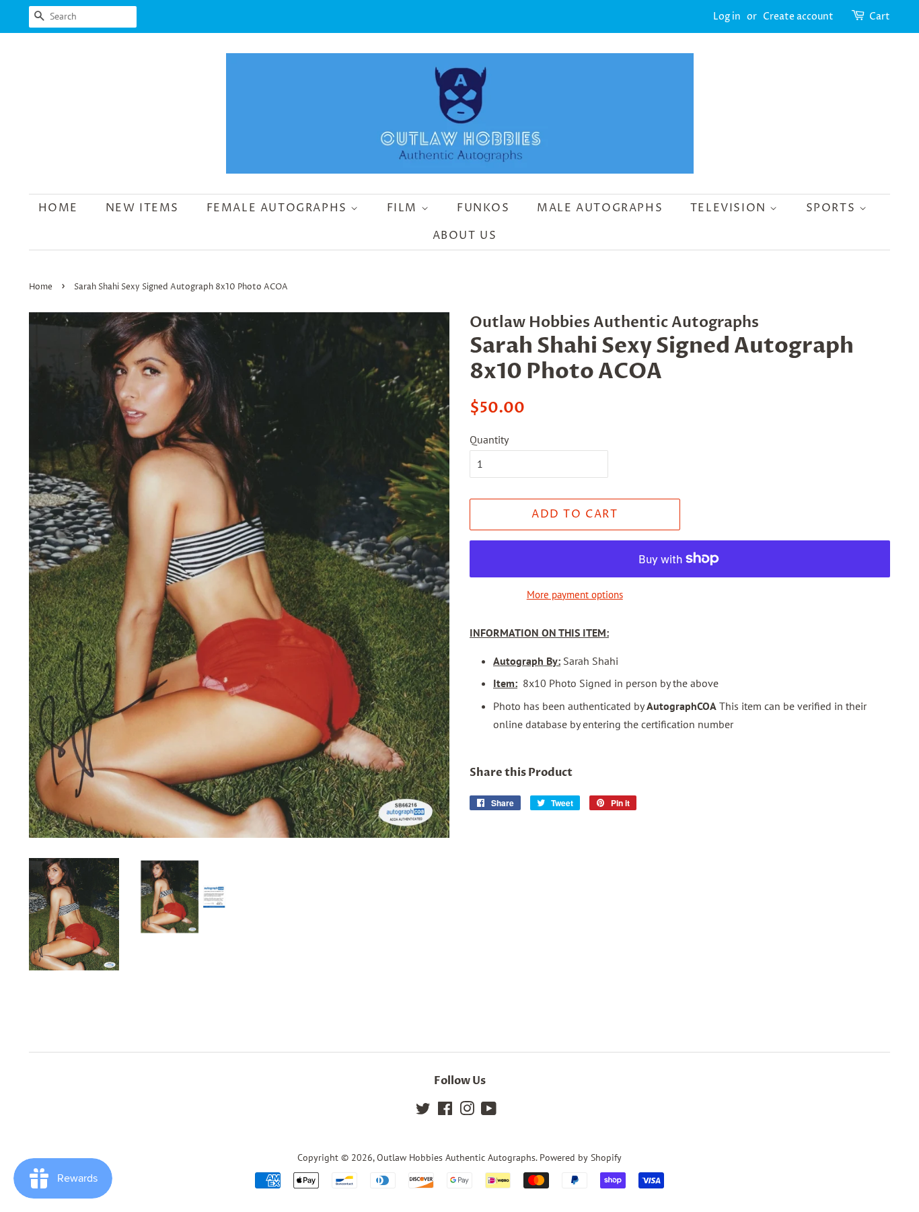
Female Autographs (279, 208)
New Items (142, 208)
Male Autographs (600, 208)
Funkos (483, 208)
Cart (879, 16)
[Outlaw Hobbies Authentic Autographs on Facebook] (445, 1111)
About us (465, 235)
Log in (727, 16)
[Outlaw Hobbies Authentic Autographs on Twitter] (423, 1111)
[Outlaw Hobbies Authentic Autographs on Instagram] (466, 1111)
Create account (798, 16)
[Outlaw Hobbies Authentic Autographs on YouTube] (489, 1111)
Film (404, 208)
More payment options (575, 594)
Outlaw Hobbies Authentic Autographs (456, 1157)
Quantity (489, 439)
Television (730, 208)
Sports (832, 208)
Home (58, 208)
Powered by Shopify (581, 1157)
